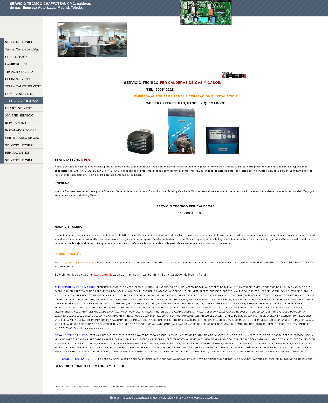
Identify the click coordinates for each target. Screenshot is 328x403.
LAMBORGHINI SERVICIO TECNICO (19, 65)
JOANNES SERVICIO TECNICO (19, 116)
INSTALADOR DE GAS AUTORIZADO (21, 131)
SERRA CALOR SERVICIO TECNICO (23, 87)
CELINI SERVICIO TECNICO (17, 79)
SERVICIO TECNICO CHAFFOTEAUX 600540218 (19, 42)
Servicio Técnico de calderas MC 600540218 (23, 50)
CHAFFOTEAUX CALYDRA (16, 57)
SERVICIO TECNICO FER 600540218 (23, 101)
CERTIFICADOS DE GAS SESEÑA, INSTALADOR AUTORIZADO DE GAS (22, 138)
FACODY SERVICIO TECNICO (18, 109)
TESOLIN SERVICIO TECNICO (19, 72)
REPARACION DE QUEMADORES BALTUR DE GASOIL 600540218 (22, 153)
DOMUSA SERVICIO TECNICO (19, 94)
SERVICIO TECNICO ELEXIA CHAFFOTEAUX (22, 160)
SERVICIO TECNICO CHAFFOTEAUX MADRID (23, 146)
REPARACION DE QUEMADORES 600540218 (23, 123)
